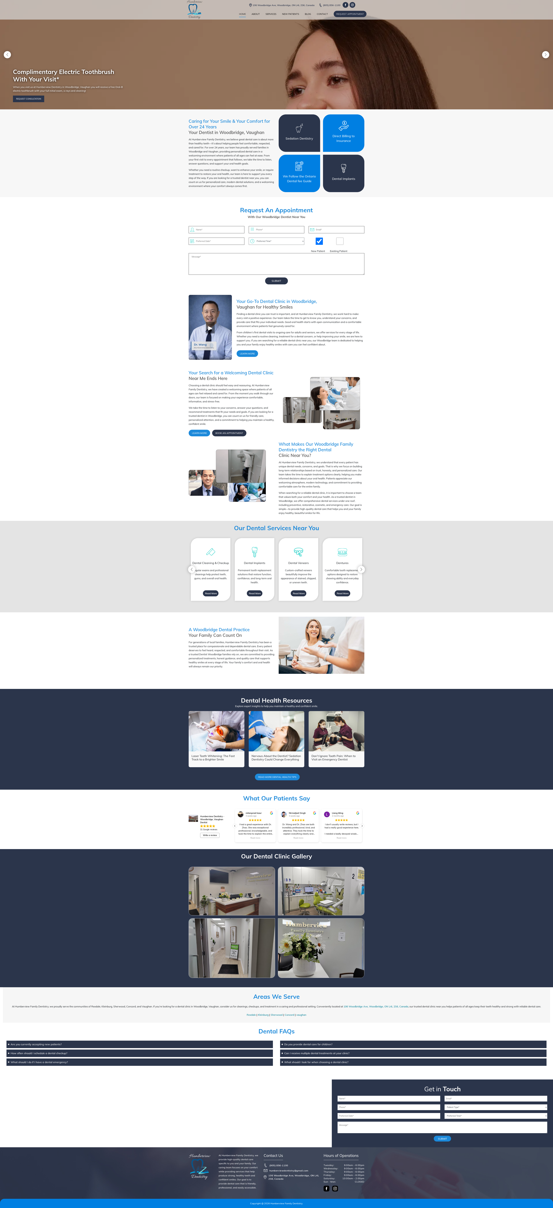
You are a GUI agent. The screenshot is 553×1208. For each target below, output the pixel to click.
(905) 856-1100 (331, 5)
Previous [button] (7, 54)
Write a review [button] (210, 835)
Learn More (247, 353)
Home (242, 14)
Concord (289, 1014)
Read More (210, 593)
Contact (322, 14)
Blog (308, 14)
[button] (362, 826)
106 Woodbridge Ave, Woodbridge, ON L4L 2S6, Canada (284, 5)
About (256, 14)
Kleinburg (263, 1014)
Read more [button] (255, 838)
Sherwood (277, 1014)
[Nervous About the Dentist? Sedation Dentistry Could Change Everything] (276, 731)
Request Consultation (28, 99)
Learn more (199, 433)
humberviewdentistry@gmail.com (288, 1170)
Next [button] (545, 54)
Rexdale (251, 1014)
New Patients (290, 14)
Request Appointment (350, 14)
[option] (211, 569)
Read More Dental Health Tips (277, 777)
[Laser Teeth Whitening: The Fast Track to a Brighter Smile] (216, 731)
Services (271, 14)
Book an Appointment (229, 433)
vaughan (301, 1014)
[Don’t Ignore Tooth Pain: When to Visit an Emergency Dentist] (336, 731)
